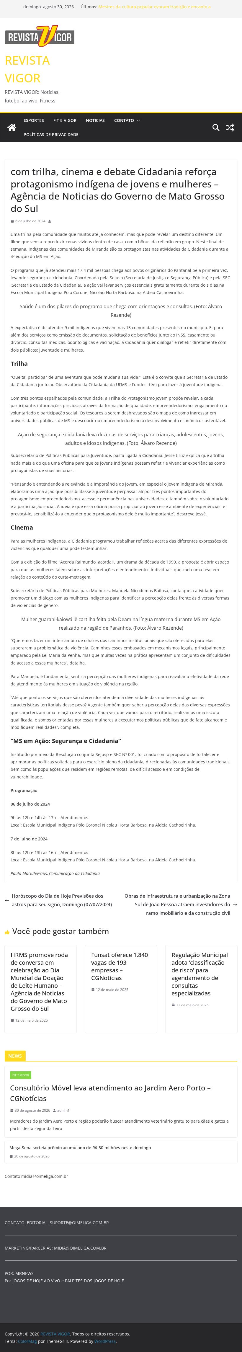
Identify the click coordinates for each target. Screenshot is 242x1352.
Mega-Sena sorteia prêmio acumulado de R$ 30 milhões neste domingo (80, 1147)
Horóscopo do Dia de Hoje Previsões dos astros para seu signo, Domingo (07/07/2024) (62, 900)
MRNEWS (24, 1273)
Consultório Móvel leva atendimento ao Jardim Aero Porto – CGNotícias (110, 1093)
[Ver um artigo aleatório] (230, 127)
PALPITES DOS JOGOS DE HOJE (94, 1281)
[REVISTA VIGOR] (12, 127)
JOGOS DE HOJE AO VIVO (36, 1281)
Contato (124, 120)
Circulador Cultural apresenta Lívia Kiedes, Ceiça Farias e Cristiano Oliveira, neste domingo (155, 7)
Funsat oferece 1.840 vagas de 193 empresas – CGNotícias (119, 966)
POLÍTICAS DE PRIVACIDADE (51, 134)
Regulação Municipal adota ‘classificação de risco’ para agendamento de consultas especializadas (199, 974)
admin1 (63, 1110)
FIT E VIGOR (64, 120)
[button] (137, 120)
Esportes (34, 120)
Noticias (95, 120)
